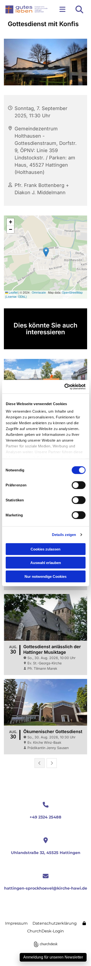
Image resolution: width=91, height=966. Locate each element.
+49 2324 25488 (45, 817)
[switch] (78, 485)
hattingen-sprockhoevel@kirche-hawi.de (45, 888)
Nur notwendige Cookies (45, 576)
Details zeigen (64, 535)
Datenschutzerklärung (55, 923)
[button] (61, 9)
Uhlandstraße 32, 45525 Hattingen (45, 852)
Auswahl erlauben (45, 563)
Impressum (16, 923)
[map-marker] (45, 841)
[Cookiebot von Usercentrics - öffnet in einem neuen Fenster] (64, 387)
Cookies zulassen (45, 549)
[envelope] (45, 876)
